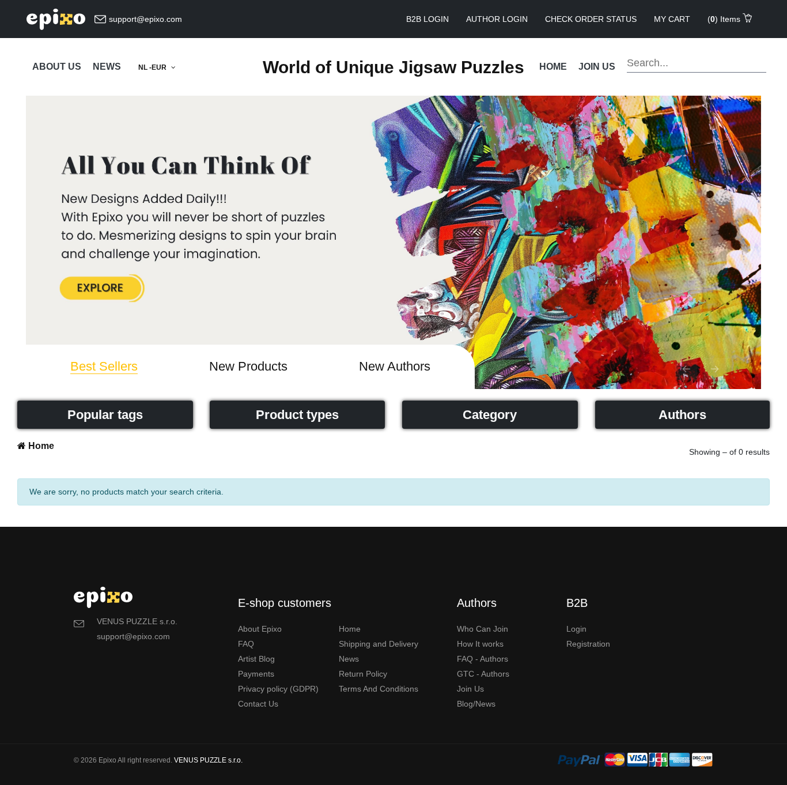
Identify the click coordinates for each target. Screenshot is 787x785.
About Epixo (260, 628)
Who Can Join (482, 628)
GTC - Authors (483, 673)
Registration (588, 643)
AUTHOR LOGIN (497, 19)
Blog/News (476, 703)
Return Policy (363, 673)
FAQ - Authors (482, 658)
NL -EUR (153, 67)
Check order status (591, 19)
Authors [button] (682, 414)
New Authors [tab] (394, 366)
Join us (596, 66)
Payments (256, 673)
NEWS (107, 66)
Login (576, 628)
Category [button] (490, 414)
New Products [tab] (248, 366)
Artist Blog (256, 658)
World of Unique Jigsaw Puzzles (393, 67)
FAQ (246, 643)
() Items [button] (725, 19)
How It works (480, 643)
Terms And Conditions (378, 688)
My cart (672, 19)
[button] (686, 368)
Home (553, 66)
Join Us (470, 688)
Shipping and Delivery (378, 643)
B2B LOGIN (427, 19)
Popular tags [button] (105, 414)
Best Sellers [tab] (104, 366)
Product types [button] (297, 414)
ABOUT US (56, 66)
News (349, 658)
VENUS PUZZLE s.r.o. (208, 760)
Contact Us (258, 703)
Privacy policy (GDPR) (278, 688)
